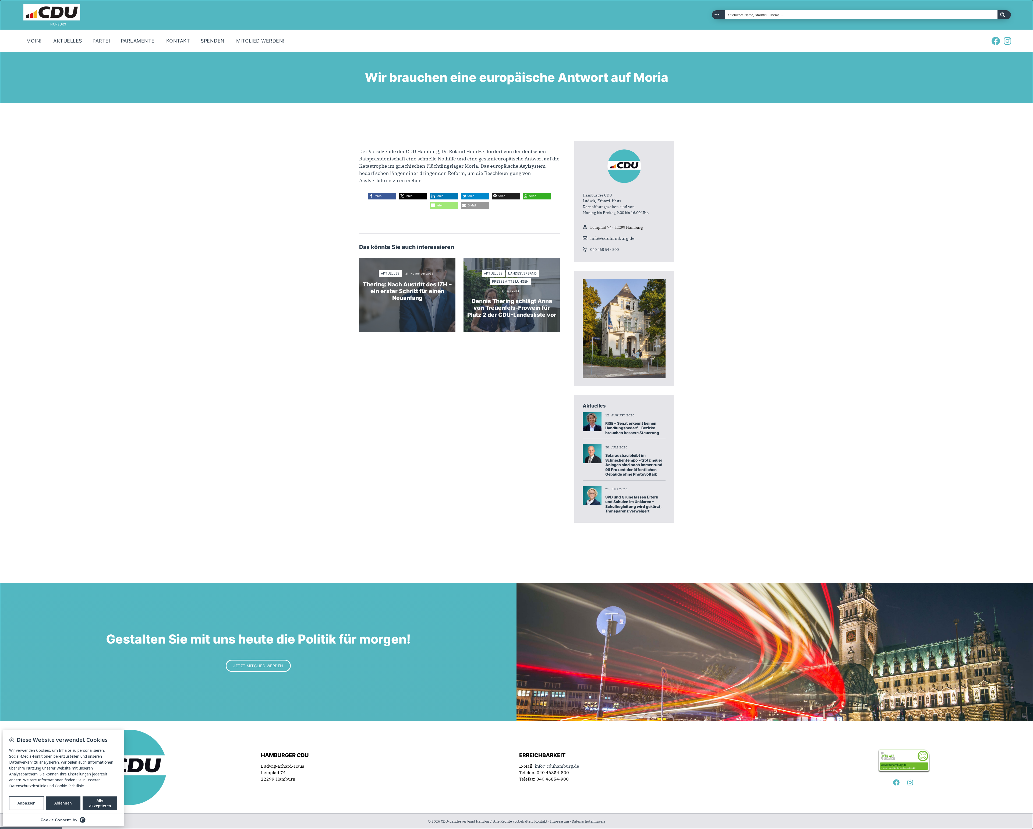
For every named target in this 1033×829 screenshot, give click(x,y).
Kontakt (540, 821)
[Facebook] (995, 41)
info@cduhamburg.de (612, 238)
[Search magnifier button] (1004, 14)
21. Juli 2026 (616, 489)
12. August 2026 (620, 415)
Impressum (559, 821)
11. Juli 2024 (510, 290)
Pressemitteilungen (510, 281)
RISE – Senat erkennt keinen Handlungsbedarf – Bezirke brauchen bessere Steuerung (632, 428)
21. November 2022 (419, 273)
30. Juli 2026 (616, 447)
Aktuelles (390, 273)
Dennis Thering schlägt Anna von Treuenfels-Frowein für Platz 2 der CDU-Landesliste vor (511, 308)
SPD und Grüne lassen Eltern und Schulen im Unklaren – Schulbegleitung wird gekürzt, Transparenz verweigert (633, 504)
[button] (382, 196)
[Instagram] (1007, 41)
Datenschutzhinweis (588, 821)
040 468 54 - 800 (604, 249)
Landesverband (522, 273)
